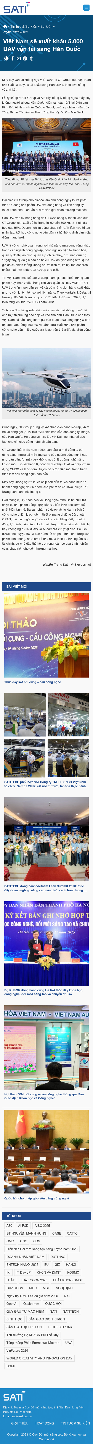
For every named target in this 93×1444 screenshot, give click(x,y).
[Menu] (86, 8)
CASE (56, 1233)
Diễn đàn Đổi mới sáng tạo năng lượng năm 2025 (41, 1249)
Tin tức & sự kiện (75, 1423)
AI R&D (23, 1225)
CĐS (36, 1241)
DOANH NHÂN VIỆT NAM (25, 1257)
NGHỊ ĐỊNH (64, 1288)
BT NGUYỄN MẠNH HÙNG (26, 1233)
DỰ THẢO (57, 1257)
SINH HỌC (14, 1319)
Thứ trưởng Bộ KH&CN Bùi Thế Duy (32, 1335)
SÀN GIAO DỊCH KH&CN (47, 1319)
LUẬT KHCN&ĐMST (68, 1280)
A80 (9, 1225)
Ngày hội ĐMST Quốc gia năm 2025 (32, 1296)
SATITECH (71, 1311)
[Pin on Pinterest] (25, 59)
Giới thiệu (19, 1423)
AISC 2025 (42, 1225)
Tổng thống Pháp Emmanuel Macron (32, 1342)
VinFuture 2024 (17, 1350)
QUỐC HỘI (53, 1303)
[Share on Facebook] (13, 59)
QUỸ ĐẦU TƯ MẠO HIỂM (25, 1311)
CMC (10, 1241)
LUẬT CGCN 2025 (34, 1280)
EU (46, 1264)
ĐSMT (11, 1366)
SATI (53, 1311)
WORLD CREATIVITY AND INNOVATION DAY (39, 1358)
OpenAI (11, 1303)
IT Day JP (23, 1272)
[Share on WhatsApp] (6, 59)
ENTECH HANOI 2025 (22, 1264)
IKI (8, 1272)
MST (46, 1288)
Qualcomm (31, 1303)
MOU (33, 1288)
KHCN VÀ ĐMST (49, 1272)
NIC (67, 1296)
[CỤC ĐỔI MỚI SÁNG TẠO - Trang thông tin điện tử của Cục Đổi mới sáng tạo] (16, 7)
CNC (23, 1241)
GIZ (57, 1264)
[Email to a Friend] (19, 59)
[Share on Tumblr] (31, 59)
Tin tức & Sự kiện (23, 26)
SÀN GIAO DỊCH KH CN (24, 1327)
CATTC (72, 1233)
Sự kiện (46, 26)
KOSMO (73, 1272)
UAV (68, 1342)
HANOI (71, 1264)
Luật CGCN (14, 1288)
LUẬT (10, 1280)
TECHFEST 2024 (60, 1327)
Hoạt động (44, 1423)
